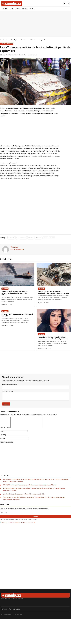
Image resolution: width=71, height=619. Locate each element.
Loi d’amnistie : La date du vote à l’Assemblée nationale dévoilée (24, 494)
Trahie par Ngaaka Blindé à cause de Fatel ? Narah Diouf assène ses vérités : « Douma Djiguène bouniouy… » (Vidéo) (34, 489)
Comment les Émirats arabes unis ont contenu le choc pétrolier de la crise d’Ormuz (14, 293)
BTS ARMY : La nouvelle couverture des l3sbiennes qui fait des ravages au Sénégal (29, 485)
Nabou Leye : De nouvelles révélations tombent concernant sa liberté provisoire (53, 338)
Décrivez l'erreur (7, 391)
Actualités (10, 43)
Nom (2, 431)
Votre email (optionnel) (9, 384)
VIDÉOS (24, 8)
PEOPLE (18, 8)
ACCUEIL (4, 8)
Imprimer (52, 237)
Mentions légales (14, 609)
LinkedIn (30, 238)
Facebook (11, 238)
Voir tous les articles (17, 250)
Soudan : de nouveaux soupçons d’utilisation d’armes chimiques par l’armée (53, 292)
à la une (3, 43)
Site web (3, 438)
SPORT (31, 8)
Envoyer (6, 404)
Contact (3, 609)
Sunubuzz (15, 55)
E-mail (2, 435)
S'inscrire (35, 516)
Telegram (38, 238)
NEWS (11, 8)
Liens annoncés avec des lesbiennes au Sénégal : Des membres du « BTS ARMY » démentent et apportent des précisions (34, 498)
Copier (45, 237)
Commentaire (5, 427)
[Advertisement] (35, 24)
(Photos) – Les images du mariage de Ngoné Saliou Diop (17, 315)
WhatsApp (23, 238)
